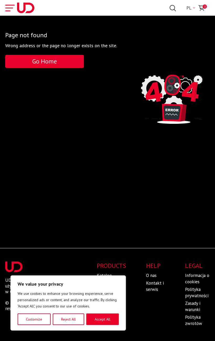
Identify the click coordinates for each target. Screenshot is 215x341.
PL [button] (188, 8)
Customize (34, 319)
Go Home (44, 61)
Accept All (102, 319)
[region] (68, 303)
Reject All (68, 319)
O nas (151, 275)
